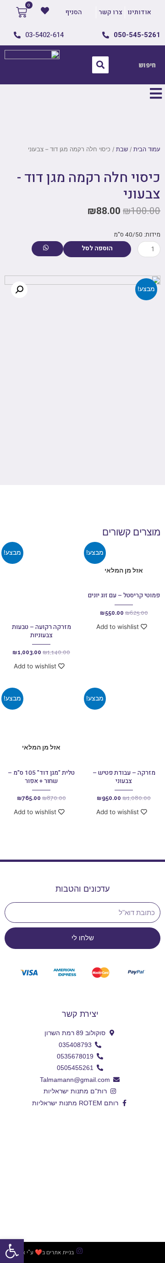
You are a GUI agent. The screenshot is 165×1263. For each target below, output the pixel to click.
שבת (122, 149)
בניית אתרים (60, 1252)
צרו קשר (110, 12)
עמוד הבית (146, 149)
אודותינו (139, 12)
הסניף (74, 12)
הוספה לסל (97, 248)
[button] (12, 1251)
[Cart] (21, 12)
